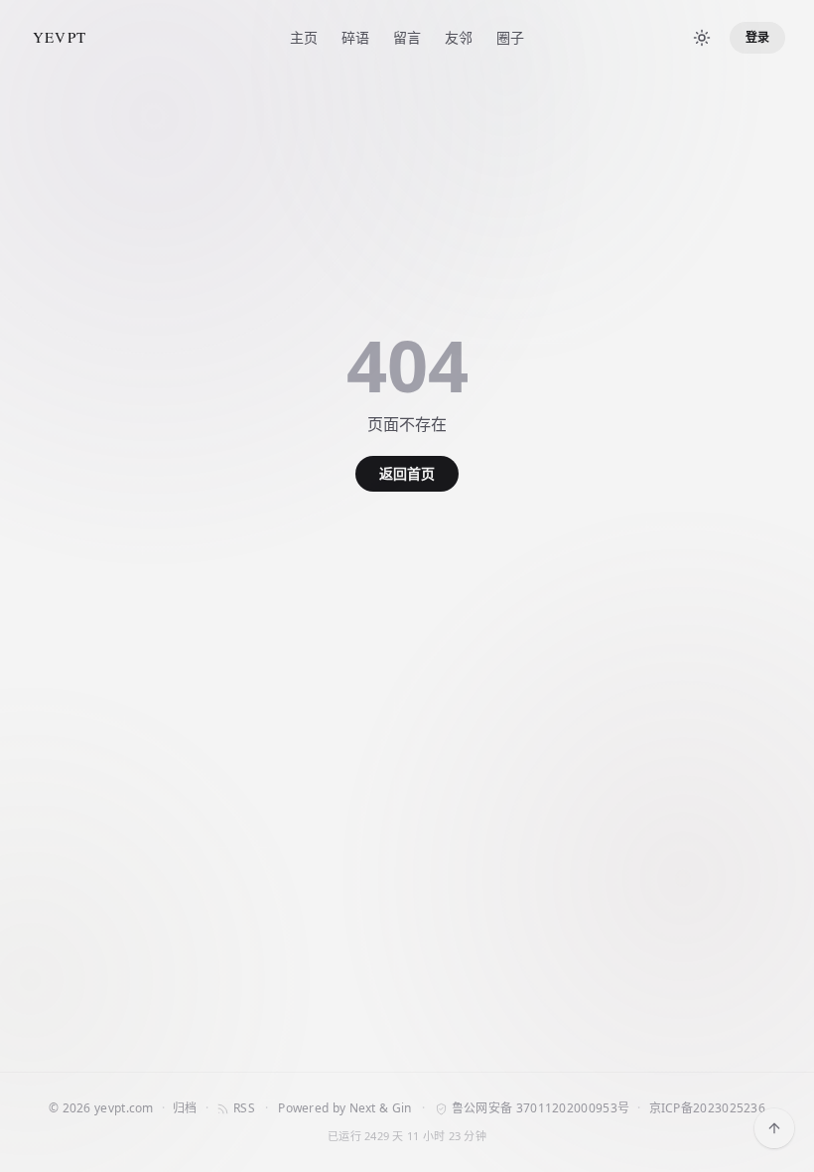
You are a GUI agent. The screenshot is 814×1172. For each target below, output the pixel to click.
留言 (407, 37)
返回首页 (407, 473)
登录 (757, 37)
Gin (402, 1107)
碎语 (355, 37)
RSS (244, 1108)
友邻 (459, 37)
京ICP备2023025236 (707, 1108)
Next (362, 1107)
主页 (304, 37)
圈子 (510, 37)
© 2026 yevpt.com (101, 1108)
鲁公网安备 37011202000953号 (540, 1108)
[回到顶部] (774, 1128)
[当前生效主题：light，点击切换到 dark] (702, 38)
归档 (185, 1108)
